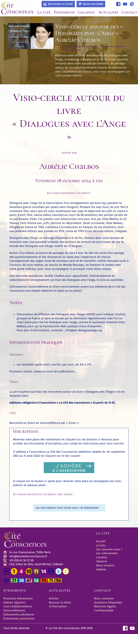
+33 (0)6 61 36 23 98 (21, 560)
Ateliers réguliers (14, 602)
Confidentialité (103, 610)
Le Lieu (100, 545)
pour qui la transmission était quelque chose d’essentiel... (65, 326)
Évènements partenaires (19, 618)
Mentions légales (105, 606)
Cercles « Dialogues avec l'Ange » (80, 46)
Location (101, 557)
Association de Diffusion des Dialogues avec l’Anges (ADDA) (56, 314)
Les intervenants (107, 553)
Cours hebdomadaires (17, 606)
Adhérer (101, 569)
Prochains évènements (18, 598)
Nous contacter (104, 598)
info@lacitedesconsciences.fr (28, 556)
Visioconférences (71, 49)
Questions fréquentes (108, 602)
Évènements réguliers (112, 46)
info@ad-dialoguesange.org (83, 330)
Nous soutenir (105, 565)
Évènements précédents (18, 614)
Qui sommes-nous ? (109, 549)
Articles (54, 598)
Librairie (101, 561)
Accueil (101, 541)
